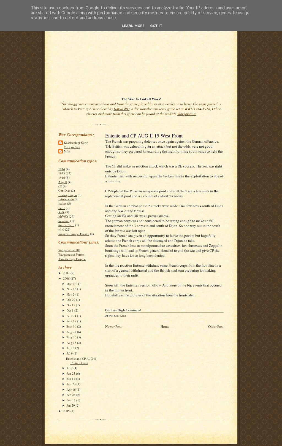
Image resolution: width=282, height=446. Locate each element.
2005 (66, 411)
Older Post (216, 326)
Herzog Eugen (67, 195)
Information (66, 199)
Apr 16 (72, 389)
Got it (156, 26)
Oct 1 (70, 310)
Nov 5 (71, 294)
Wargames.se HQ (69, 250)
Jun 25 (71, 373)
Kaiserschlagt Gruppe (72, 259)
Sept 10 (72, 326)
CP (60, 186)
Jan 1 (61, 208)
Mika (67, 151)
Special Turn (66, 225)
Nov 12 (72, 289)
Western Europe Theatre (73, 234)
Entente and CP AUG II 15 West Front (81, 360)
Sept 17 (72, 321)
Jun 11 (71, 379)
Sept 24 (72, 316)
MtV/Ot (63, 216)
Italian (62, 203)
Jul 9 (70, 353)
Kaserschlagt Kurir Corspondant (76, 144)
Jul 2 (70, 368)
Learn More (133, 26)
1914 (61, 169)
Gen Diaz (64, 190)
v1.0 (61, 229)
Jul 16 (71, 348)
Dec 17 (72, 284)
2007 (66, 273)
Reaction (63, 221)
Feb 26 (71, 395)
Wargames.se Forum (71, 254)
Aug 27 (72, 332)
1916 (61, 177)
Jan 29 (71, 405)
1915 (61, 173)
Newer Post (113, 326)
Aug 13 (72, 342)
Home (165, 326)
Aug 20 (72, 337)
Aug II (62, 182)
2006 (66, 278)
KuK (61, 212)
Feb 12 (71, 400)
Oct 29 (71, 300)
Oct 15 (71, 305)
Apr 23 (72, 384)
